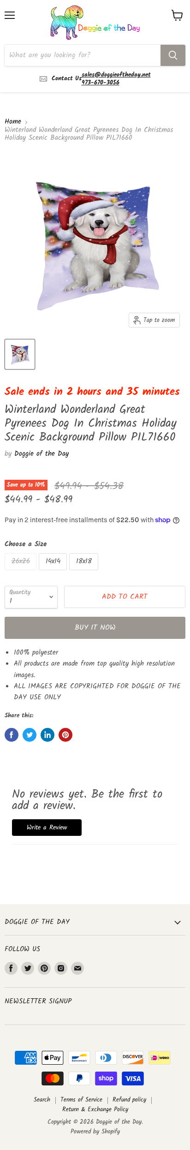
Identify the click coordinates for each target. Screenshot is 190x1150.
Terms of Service (81, 1100)
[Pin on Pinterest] (65, 735)
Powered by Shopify (95, 1132)
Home (13, 122)
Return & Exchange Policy (95, 1109)
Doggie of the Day (41, 453)
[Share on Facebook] (11, 735)
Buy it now (95, 627)
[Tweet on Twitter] (29, 735)
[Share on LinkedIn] (47, 735)
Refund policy (129, 1100)
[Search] (172, 55)
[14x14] (54, 572)
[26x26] (22, 572)
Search (42, 1100)
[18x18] (85, 572)
